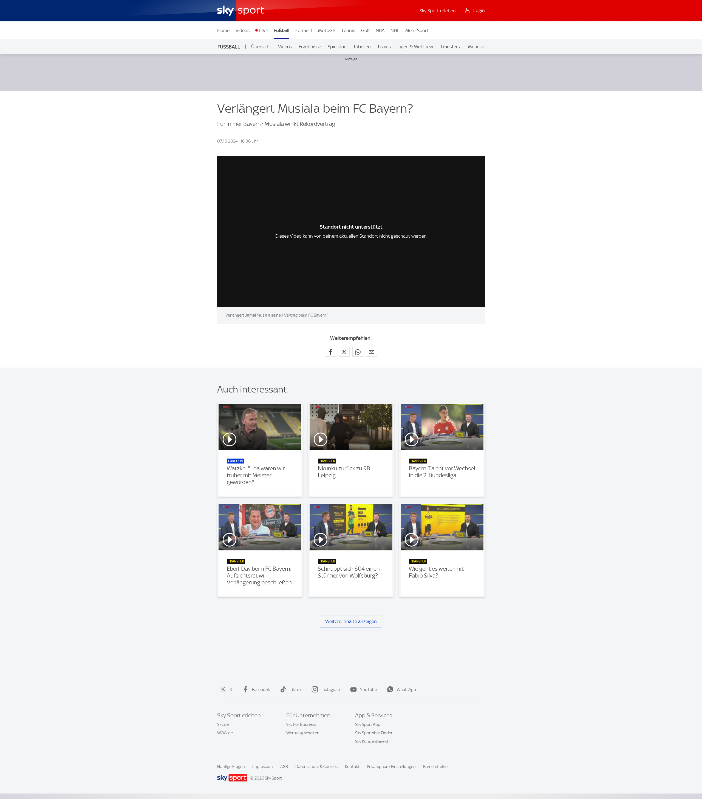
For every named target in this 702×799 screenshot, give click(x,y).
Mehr (473, 46)
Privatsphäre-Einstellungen (391, 766)
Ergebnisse (310, 46)
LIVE (263, 30)
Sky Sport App (367, 724)
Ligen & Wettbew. (415, 46)
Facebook (261, 689)
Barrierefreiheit (436, 766)
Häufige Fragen (231, 766)
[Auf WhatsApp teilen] (357, 352)
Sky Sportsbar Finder (373, 732)
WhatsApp (406, 689)
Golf (365, 30)
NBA (380, 30)
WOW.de (225, 732)
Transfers (450, 46)
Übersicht (261, 46)
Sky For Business (301, 724)
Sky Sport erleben (438, 10)
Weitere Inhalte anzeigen (351, 621)
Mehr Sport (417, 30)
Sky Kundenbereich (372, 741)
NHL (395, 30)
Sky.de (223, 724)
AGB (284, 766)
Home (223, 30)
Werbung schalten (302, 732)
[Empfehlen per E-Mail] (371, 352)
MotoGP (326, 30)
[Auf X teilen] (344, 352)
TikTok (295, 689)
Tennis (348, 30)
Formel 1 (303, 30)
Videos (243, 30)
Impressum (262, 766)
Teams (384, 46)
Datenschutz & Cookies (316, 766)
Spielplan (337, 46)
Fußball (281, 30)
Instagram (330, 689)
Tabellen (362, 46)
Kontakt (352, 766)
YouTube (368, 689)
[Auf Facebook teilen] (330, 352)
